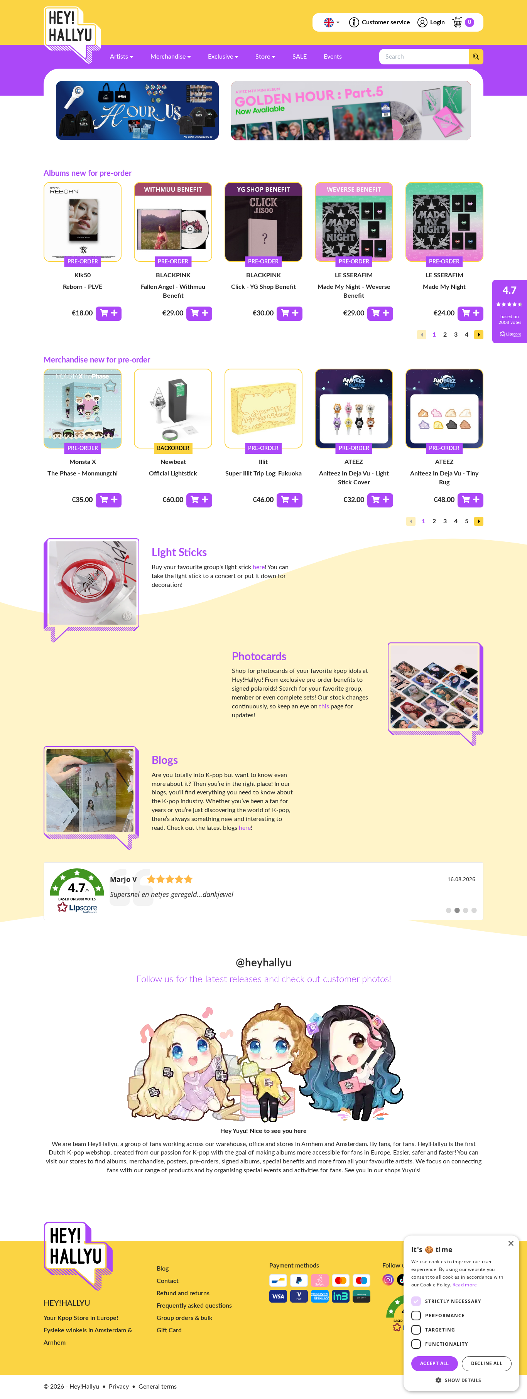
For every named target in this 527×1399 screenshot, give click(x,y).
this (324, 706)
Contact (168, 1281)
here (259, 567)
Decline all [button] (486, 1363)
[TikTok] (403, 1282)
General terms (158, 1387)
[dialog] (461, 1313)
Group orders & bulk (184, 1318)
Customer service (386, 22)
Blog (163, 1269)
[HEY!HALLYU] (72, 35)
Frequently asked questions (194, 1306)
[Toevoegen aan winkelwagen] (109, 314)
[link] (263, 891)
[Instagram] (388, 1282)
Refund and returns (183, 1293)
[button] (478, 334)
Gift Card (169, 1330)
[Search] (476, 56)
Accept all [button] (434, 1363)
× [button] (510, 1244)
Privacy (119, 1387)
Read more (465, 1284)
